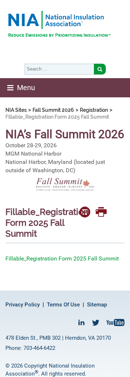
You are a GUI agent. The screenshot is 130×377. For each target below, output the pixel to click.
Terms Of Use (63, 304)
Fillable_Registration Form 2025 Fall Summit (62, 258)
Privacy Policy (22, 304)
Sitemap (97, 304)
